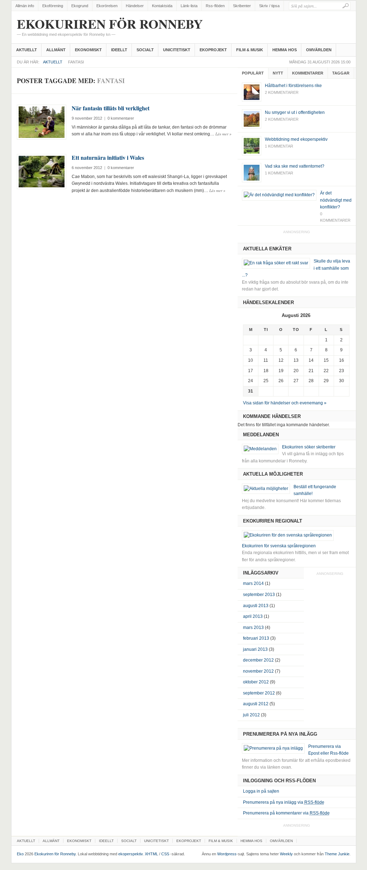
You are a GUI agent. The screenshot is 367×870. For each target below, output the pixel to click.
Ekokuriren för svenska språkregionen (279, 545)
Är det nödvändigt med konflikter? (336, 200)
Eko (20, 854)
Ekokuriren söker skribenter (308, 447)
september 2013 (259, 594)
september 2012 (259, 693)
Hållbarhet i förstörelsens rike (293, 85)
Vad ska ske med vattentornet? (294, 166)
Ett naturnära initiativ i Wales (108, 157)
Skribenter (242, 6)
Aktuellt (26, 50)
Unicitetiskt (176, 50)
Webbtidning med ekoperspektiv (296, 139)
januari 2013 (255, 649)
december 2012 (258, 660)
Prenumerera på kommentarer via (286, 813)
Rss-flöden (215, 6)
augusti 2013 (255, 605)
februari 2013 (256, 638)
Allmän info (24, 6)
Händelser (135, 6)
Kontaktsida (162, 6)
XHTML (151, 854)
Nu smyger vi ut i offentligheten (295, 112)
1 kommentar (279, 146)
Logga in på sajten (261, 791)
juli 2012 (251, 714)
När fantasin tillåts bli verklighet (110, 108)
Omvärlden (319, 50)
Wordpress (227, 854)
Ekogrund (79, 6)
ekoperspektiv (130, 854)
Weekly (286, 854)
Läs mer (223, 133)
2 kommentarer (282, 92)
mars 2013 (253, 627)
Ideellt (119, 50)
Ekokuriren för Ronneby (110, 27)
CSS (165, 854)
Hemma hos (284, 50)
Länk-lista (189, 6)
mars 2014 (253, 583)
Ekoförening (52, 6)
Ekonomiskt (88, 50)
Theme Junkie (337, 854)
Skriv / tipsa (269, 6)
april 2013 (253, 616)
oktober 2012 (256, 681)
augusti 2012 (255, 703)
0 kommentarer (121, 118)
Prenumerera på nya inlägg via (283, 802)
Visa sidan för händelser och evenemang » (285, 402)
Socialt (145, 50)
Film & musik (249, 50)
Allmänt (56, 50)
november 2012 (258, 671)
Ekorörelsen (107, 6)
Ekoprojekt (213, 50)
